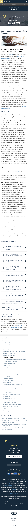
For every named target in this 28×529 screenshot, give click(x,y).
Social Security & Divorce (10, 361)
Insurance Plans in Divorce (10, 370)
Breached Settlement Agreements (12, 388)
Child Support (5, 413)
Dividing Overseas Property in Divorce (13, 374)
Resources (14, 523)
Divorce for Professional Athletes (11, 394)
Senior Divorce (6, 396)
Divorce (4, 341)
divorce (11, 54)
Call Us (5, 4)
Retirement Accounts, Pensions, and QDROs (15, 359)
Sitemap (14, 525)
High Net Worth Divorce (9, 353)
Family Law (4, 409)
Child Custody (5, 411)
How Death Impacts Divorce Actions (12, 404)
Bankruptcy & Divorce (8, 380)
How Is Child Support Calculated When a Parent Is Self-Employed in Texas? (14, 421)
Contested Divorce (8, 345)
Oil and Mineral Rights (9, 372)
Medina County (14, 493)
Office (24, 4)
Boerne (14, 489)
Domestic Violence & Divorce (10, 406)
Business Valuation (8, 357)
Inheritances (7, 376)
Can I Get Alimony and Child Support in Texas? (13, 418)
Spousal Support (7, 349)
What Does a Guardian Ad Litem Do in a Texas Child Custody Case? (13, 428)
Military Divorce (7, 382)
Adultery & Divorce (8, 400)
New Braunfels (8, 485)
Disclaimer (14, 520)
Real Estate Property (9, 363)
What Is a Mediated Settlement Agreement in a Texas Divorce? (14, 425)
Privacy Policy (14, 518)
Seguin (8, 483)
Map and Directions (14, 456)
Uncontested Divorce (8, 347)
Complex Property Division (9, 355)
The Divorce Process (8, 343)
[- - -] (1, 1)
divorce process (6, 238)
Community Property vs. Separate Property (14, 351)
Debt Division (7, 365)
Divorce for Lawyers (8, 392)
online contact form (16, 327)
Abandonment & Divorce (9, 402)
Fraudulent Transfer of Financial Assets (14, 368)
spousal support (17, 171)
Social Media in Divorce (9, 398)
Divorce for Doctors (8, 390)
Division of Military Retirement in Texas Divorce (13, 385)
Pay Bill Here (14, 469)
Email (14, 4)
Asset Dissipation (8, 378)
